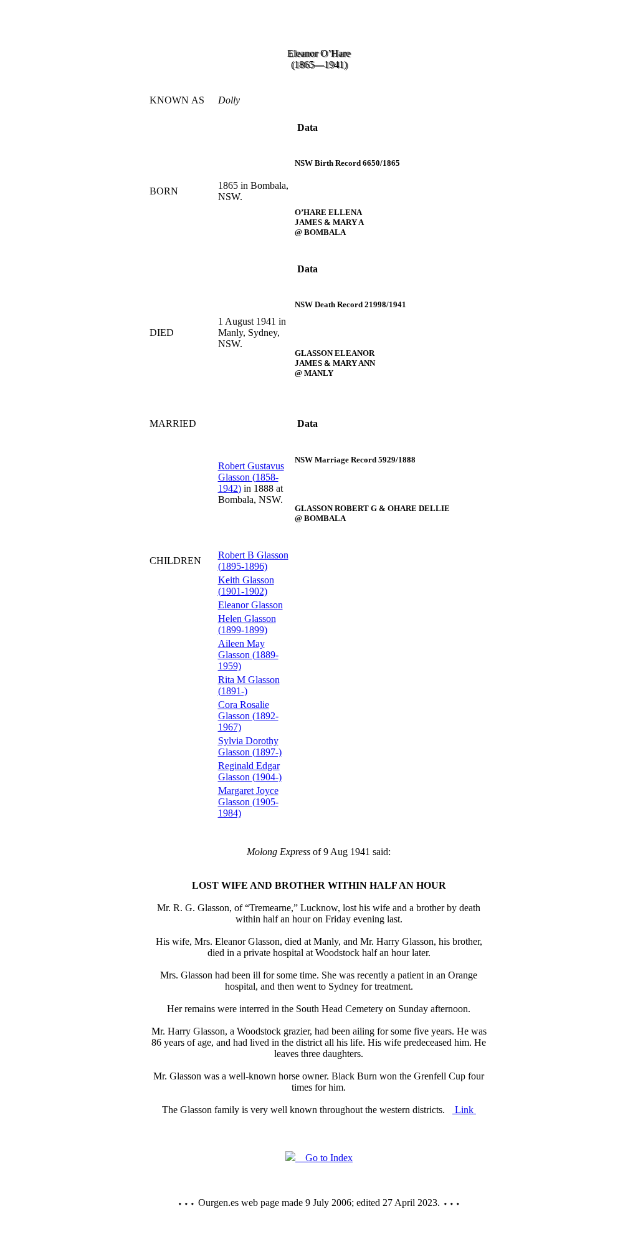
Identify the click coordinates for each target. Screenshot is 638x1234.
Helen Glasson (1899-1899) (247, 624)
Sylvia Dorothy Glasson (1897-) (250, 746)
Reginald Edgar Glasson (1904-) (250, 771)
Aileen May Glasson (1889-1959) (248, 654)
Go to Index (324, 1157)
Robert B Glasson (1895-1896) (253, 561)
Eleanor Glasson (250, 605)
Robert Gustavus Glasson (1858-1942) (251, 477)
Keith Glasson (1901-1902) (246, 585)
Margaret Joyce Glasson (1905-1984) (248, 801)
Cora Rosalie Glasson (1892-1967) (248, 715)
